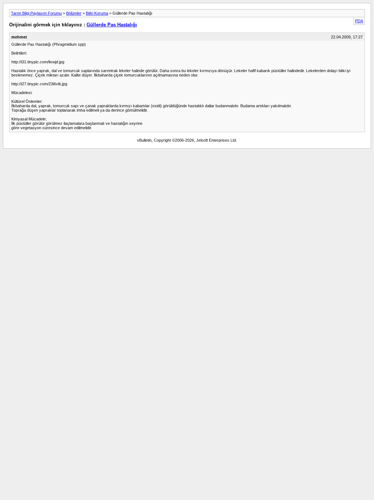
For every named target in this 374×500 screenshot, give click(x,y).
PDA (359, 21)
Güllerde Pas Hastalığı (112, 24)
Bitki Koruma (97, 13)
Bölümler (73, 13)
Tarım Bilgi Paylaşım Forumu (36, 13)
